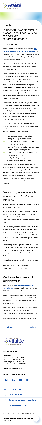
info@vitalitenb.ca (16, 368)
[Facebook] (6, 380)
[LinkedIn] (13, 380)
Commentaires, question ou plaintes (22, 400)
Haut (36, 419)
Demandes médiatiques (18, 405)
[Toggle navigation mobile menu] (36, 6)
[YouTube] (20, 380)
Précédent (9, 327)
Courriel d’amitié (15, 389)
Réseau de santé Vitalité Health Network (13, 6)
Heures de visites (15, 395)
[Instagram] (27, 380)
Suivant (33, 327)
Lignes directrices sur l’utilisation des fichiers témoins (20, 418)
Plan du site (7, 420)
